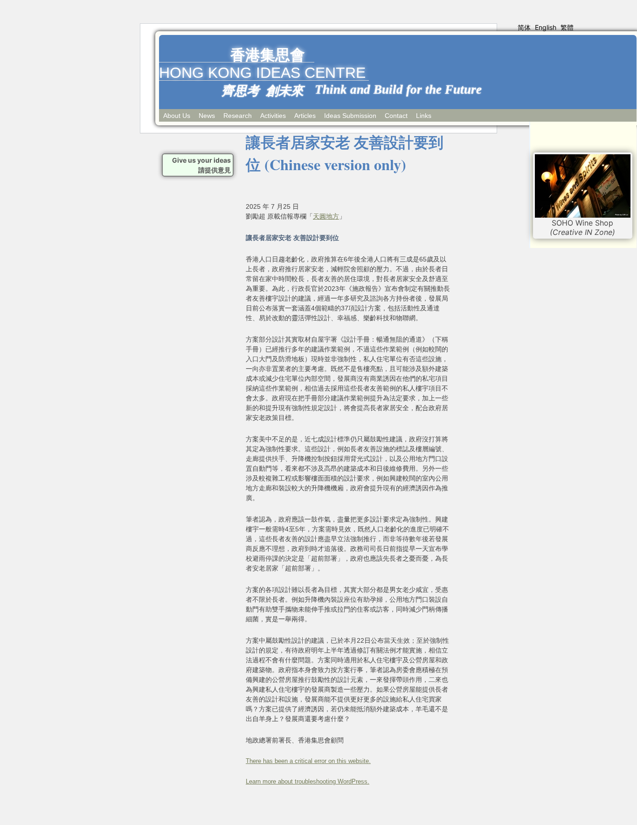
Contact (396, 115)
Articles (305, 115)
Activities (273, 115)
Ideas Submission (350, 115)
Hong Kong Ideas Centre (262, 72)
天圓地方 (326, 216)
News (207, 115)
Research (237, 115)
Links (423, 115)
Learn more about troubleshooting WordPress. (307, 781)
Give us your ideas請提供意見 (201, 165)
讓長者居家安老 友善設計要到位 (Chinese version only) (344, 153)
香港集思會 (267, 55)
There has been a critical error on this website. (308, 761)
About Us (176, 115)
